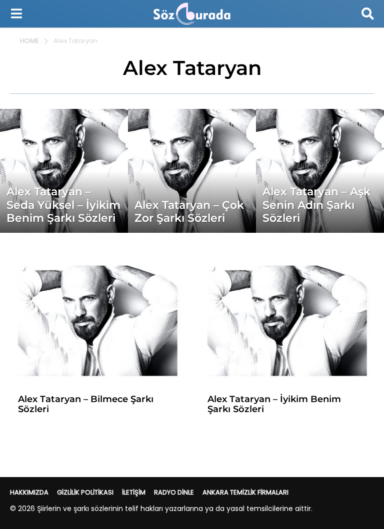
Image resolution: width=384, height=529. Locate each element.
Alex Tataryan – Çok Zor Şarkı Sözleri (189, 211)
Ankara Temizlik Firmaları (245, 492)
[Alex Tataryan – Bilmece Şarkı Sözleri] (97, 323)
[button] (16, 13)
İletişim (134, 492)
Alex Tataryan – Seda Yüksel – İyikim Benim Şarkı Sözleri (63, 205)
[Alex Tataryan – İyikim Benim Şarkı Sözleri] (287, 323)
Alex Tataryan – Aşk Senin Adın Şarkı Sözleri (316, 205)
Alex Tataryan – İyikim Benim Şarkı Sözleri (274, 404)
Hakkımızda (29, 492)
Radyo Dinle (174, 492)
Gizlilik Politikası (85, 492)
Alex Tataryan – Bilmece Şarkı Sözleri (86, 404)
